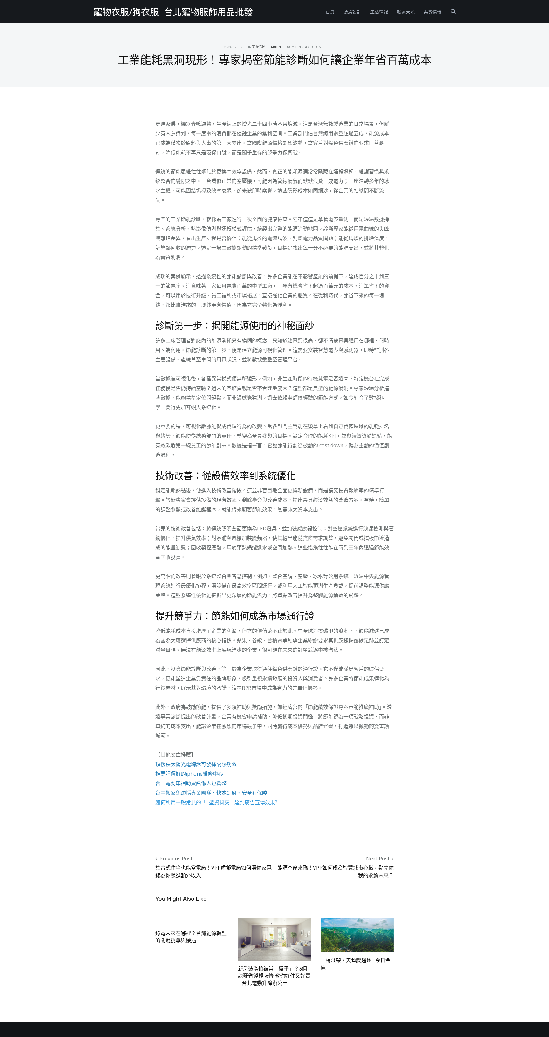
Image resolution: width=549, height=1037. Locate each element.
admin (276, 47)
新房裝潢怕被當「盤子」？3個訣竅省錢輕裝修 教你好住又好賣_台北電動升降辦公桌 (274, 976)
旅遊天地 (406, 12)
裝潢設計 (352, 12)
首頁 (330, 12)
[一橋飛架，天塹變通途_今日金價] (357, 934)
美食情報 (432, 12)
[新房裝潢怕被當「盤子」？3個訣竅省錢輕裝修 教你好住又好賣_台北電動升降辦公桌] (274, 938)
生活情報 (379, 12)
